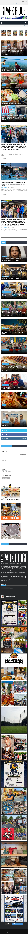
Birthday (3, 469)
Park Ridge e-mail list (7, 475)
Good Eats (4, 84)
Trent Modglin (4, 151)
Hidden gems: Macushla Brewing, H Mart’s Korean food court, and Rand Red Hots (13, 332)
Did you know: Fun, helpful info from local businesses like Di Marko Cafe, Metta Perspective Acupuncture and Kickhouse (13, 368)
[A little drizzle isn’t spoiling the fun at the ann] (14, 693)
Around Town (4, 126)
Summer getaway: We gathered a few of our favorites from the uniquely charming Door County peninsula (13, 69)
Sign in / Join (24, 1)
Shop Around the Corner (6, 292)
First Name (4, 460)
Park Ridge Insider (5, 52)
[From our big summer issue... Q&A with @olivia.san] (14, 747)
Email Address (5, 456)
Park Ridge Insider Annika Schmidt (12, 54)
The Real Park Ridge (13, 932)
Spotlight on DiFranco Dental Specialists (11, 424)
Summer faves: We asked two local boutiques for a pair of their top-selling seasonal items (12, 296)
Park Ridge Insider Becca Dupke (11, 352)
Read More (4, 158)
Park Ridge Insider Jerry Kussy (11, 103)
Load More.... (5, 544)
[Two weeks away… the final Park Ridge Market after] (14, 774)
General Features (5, 65)
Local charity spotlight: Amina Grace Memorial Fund (13, 388)
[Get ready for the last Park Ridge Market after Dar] (14, 613)
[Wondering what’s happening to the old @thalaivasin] (14, 666)
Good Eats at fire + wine (9, 407)
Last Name (4, 465)
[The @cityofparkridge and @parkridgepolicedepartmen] (14, 908)
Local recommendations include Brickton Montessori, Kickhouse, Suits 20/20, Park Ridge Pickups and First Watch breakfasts (14, 313)
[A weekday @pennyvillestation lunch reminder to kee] (14, 640)
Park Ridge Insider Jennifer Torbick (13, 278)
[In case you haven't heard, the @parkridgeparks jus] (14, 720)
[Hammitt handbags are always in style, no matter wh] (14, 855)
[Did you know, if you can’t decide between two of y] (14, 801)
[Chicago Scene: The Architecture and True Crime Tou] (14, 881)
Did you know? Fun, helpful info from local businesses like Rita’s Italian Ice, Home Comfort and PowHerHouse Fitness (14, 118)
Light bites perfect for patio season (13, 87)
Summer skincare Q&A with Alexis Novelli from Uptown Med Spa (12, 259)
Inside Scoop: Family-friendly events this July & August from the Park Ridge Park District (13, 184)
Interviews (4, 256)
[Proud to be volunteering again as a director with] (14, 828)
